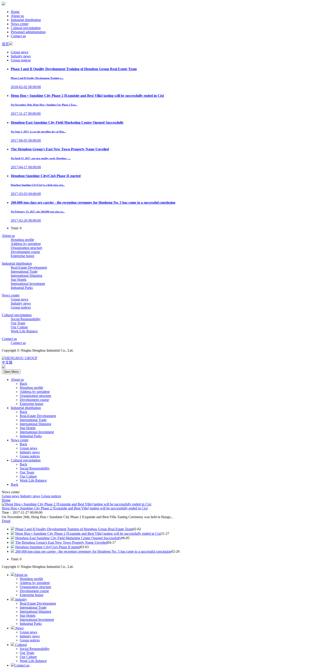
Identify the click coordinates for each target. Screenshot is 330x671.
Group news (19, 52)
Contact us (18, 36)
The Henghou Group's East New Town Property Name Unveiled (61, 542)
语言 (5, 44)
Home (15, 12)
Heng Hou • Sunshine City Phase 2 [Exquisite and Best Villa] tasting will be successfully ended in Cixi (75, 508)
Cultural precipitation (26, 28)
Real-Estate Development (29, 267)
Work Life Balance (24, 331)
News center (20, 24)
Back (23, 383)
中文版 (7, 362)
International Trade (24, 271)
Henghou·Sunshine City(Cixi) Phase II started (47, 547)
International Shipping (26, 275)
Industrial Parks (22, 288)
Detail (6, 521)
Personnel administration (28, 32)
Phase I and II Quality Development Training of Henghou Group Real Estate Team (74, 529)
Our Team (18, 323)
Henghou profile (22, 240)
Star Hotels (18, 279)
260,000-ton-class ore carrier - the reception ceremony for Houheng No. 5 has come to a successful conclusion (93, 551)
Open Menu (11, 371)
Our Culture (19, 327)
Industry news (21, 56)
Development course (25, 252)
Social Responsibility (26, 319)
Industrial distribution (26, 20)
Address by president (26, 244)
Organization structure (26, 248)
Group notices (21, 60)
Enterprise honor (22, 256)
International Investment (28, 284)
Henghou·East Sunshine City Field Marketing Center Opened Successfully (68, 538)
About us (17, 16)
